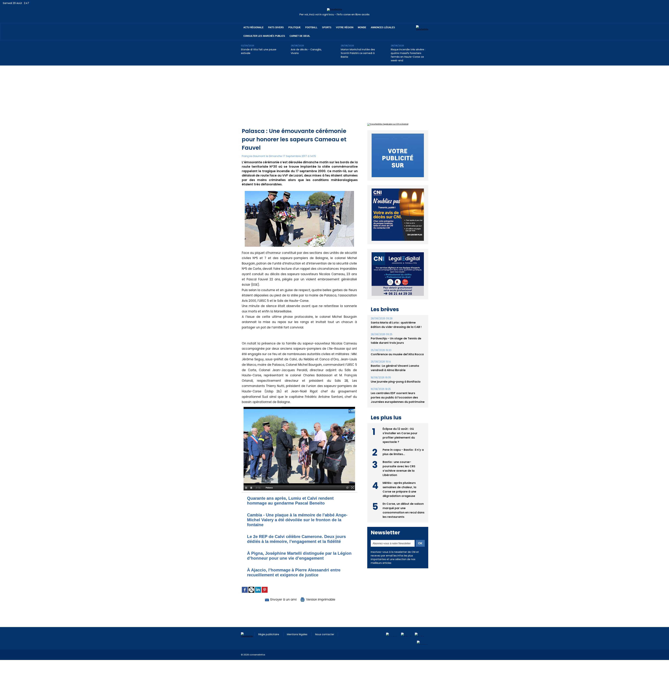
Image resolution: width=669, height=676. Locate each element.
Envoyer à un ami (283, 599)
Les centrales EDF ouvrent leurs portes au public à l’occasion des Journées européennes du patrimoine (398, 389)
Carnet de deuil (300, 36)
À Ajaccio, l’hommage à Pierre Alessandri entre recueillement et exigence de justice (293, 572)
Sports (326, 27)
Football (311, 27)
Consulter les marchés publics (264, 36)
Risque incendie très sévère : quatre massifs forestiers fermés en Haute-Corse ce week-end (408, 55)
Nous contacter (324, 634)
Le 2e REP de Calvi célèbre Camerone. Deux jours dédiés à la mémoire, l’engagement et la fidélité (296, 539)
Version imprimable (320, 599)
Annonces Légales (383, 27)
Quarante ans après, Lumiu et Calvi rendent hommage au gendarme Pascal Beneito (290, 500)
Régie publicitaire (269, 634)
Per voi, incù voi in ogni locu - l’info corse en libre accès (334, 14)
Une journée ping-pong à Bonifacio (396, 374)
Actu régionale (253, 27)
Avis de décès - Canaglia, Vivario (306, 51)
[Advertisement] (334, 91)
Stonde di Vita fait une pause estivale (258, 51)
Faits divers (276, 27)
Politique (294, 27)
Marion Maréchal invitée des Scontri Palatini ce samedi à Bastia (358, 53)
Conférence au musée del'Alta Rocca (397, 346)
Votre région (344, 27)
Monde (362, 27)
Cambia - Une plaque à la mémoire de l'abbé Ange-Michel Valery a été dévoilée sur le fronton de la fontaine (297, 520)
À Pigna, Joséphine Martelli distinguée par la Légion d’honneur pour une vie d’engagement (299, 555)
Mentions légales (297, 634)
